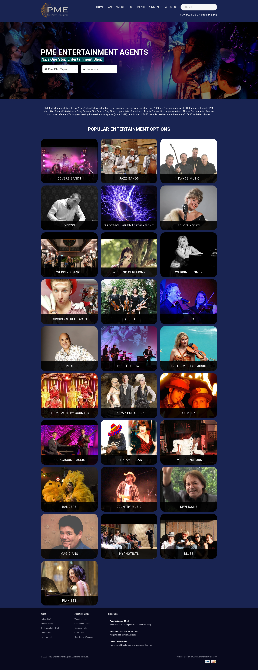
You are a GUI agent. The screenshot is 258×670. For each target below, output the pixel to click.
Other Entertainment (146, 7)
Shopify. (213, 657)
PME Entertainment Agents (59, 657)
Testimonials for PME (50, 628)
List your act (46, 637)
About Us (171, 7)
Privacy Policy (47, 624)
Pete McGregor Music (120, 621)
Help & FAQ (46, 619)
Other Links (80, 632)
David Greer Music (118, 642)
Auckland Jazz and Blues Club (124, 631)
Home (100, 7)
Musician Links (81, 628)
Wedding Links (81, 619)
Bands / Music (117, 7)
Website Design (183, 657)
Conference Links (82, 624)
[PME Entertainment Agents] (54, 11)
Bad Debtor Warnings (84, 637)
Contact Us (46, 632)
